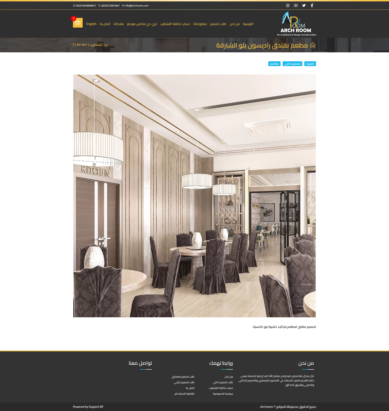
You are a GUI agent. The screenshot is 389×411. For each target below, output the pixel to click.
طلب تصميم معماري (183, 376)
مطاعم (274, 63)
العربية (310, 63)
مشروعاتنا (200, 24)
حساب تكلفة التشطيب (175, 24)
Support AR (95, 407)
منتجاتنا (119, 24)
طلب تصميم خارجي (184, 382)
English (91, 24)
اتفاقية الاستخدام (184, 393)
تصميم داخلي (292, 63)
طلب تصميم (218, 24)
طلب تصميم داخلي (223, 382)
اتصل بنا (105, 24)
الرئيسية (248, 24)
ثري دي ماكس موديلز (142, 24)
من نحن (235, 24)
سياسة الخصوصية (223, 393)
